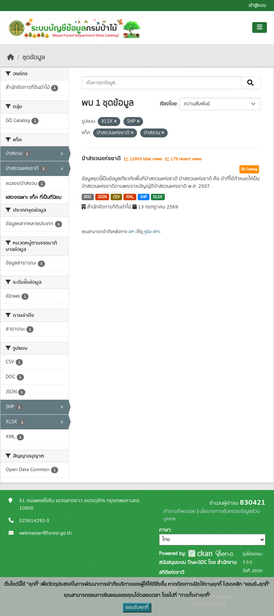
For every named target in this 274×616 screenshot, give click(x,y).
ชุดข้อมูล (33, 57)
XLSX (157, 197)
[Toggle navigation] (259, 27)
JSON (102, 197)
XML (130, 197)
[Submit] (251, 82)
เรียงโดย (168, 103)
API (131, 231)
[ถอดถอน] (115, 122)
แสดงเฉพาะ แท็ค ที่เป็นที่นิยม (33, 197)
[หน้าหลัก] (10, 57)
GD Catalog (249, 169)
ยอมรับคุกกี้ (137, 607)
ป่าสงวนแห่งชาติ (102, 158)
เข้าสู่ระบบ (257, 5)
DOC (87, 197)
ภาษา (165, 530)
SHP (143, 197)
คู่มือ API (151, 231)
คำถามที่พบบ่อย (179, 511)
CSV (116, 197)
